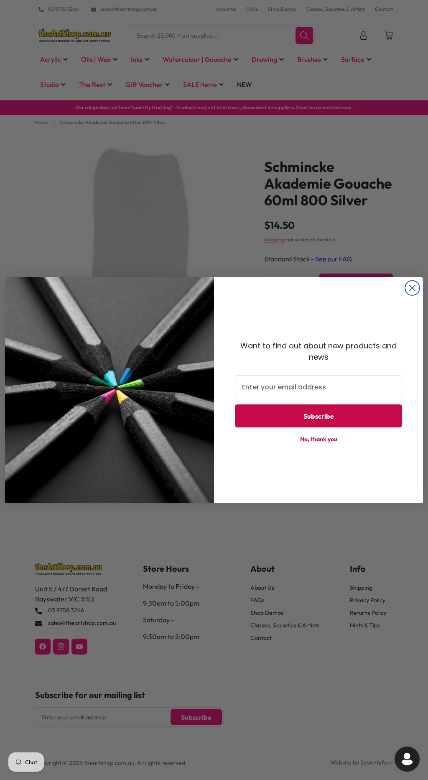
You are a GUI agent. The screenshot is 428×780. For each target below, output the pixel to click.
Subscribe (318, 416)
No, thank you (318, 439)
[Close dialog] (412, 288)
